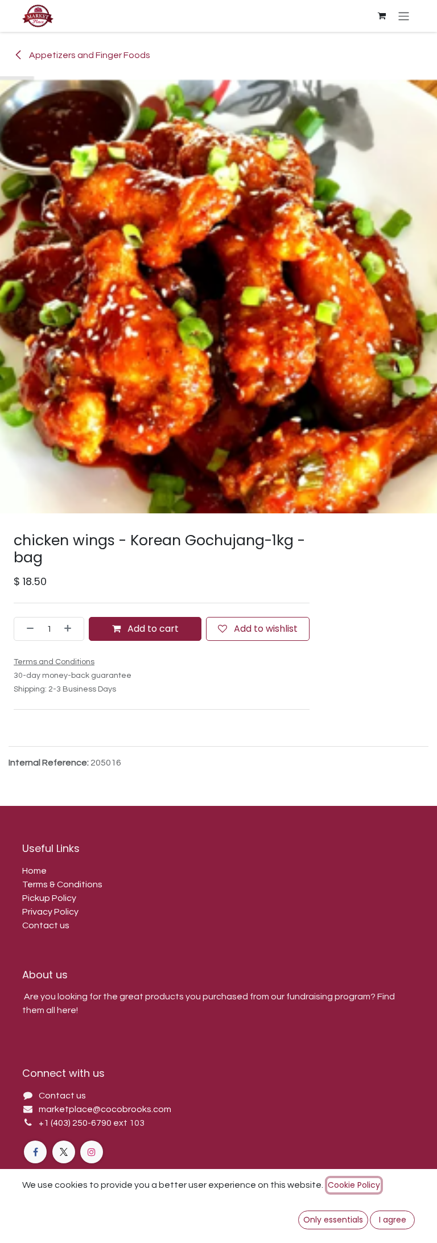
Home (34, 870)
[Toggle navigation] (404, 16)
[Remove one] (26, 629)
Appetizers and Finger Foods (88, 55)
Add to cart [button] (152, 628)
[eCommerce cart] (382, 16)
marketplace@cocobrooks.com (105, 1109)
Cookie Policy (354, 1185)
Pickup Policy (49, 898)
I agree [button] (392, 1219)
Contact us (45, 925)
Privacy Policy (50, 911)
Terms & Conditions (62, 884)
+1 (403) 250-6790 (76, 1122)
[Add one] (71, 629)
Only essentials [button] (333, 1219)
